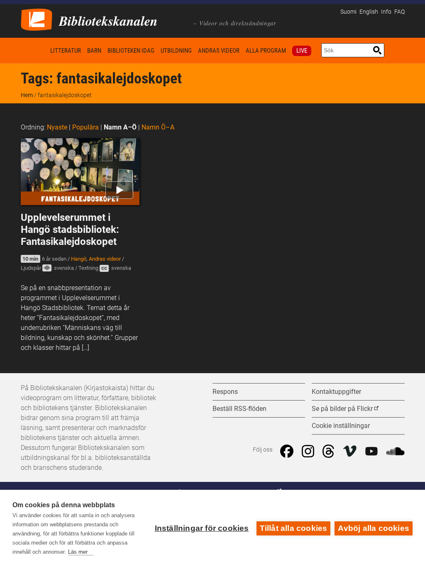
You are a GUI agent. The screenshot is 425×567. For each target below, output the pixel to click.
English (368, 11)
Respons (225, 392)
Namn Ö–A (158, 127)
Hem (34, 50)
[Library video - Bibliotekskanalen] (36, 19)
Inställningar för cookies (202, 528)
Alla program (266, 50)
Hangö (78, 259)
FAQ (399, 11)
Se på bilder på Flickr (342, 409)
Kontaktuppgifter (336, 392)
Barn (94, 50)
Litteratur (65, 50)
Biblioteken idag (130, 50)
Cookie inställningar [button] (341, 426)
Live (301, 50)
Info (386, 11)
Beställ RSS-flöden (239, 409)
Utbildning (176, 50)
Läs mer (78, 552)
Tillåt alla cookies (293, 528)
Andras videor (218, 50)
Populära (85, 127)
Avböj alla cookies (373, 528)
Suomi (348, 11)
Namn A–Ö (120, 127)
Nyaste (57, 127)
